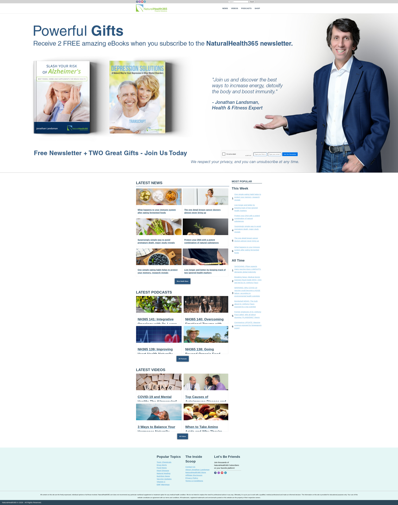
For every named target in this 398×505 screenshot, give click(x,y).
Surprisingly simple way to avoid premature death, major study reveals (247, 229)
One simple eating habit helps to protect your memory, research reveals (247, 197)
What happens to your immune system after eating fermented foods (247, 250)
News (225, 8)
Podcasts (246, 8)
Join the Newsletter (290, 154)
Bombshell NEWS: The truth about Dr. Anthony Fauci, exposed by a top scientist (246, 304)
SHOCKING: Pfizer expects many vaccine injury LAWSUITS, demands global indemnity (247, 269)
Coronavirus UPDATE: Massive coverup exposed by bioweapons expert (247, 325)
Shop (257, 8)
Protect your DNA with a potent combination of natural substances (247, 218)
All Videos (182, 436)
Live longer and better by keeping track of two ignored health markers (246, 208)
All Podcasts (183, 359)
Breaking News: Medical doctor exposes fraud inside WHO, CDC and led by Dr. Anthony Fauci (248, 280)
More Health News (182, 281)
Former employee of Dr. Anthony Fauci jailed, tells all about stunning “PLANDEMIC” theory (247, 314)
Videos (234, 8)
